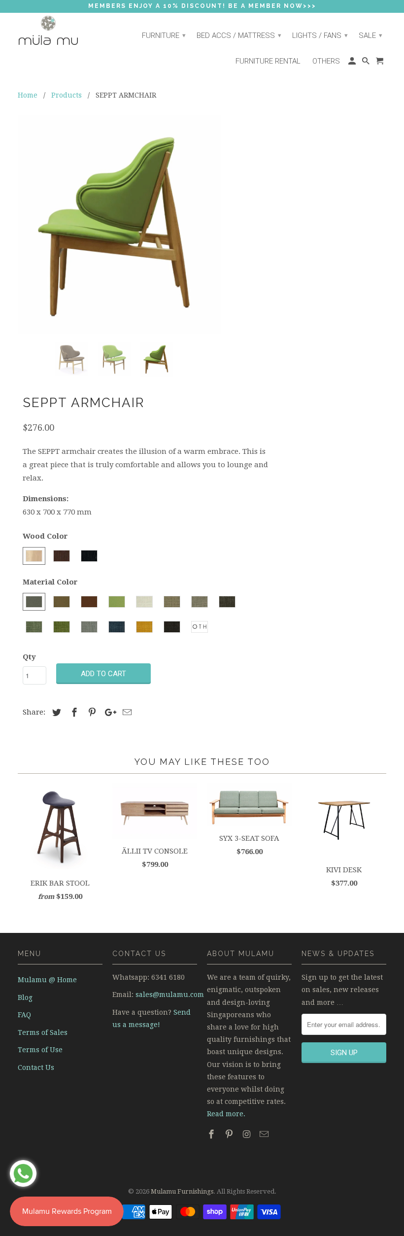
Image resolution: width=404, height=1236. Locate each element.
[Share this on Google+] (108, 712)
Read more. (226, 1114)
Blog (25, 997)
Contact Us (36, 1067)
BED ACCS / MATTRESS (239, 35)
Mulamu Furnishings (182, 1191)
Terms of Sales (42, 1032)
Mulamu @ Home (47, 980)
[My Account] (352, 63)
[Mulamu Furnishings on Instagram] (247, 1134)
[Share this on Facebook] (73, 712)
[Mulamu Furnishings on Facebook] (212, 1134)
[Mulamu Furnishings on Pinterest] (230, 1134)
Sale (370, 35)
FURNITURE (164, 35)
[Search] (366, 63)
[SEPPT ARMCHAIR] (119, 224)
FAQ (24, 1015)
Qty (29, 656)
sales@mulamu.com (169, 994)
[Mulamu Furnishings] (60, 30)
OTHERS (326, 61)
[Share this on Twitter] (55, 712)
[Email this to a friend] (126, 712)
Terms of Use (40, 1050)
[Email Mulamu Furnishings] (265, 1134)
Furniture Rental (268, 61)
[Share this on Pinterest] (91, 712)
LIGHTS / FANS (320, 35)
